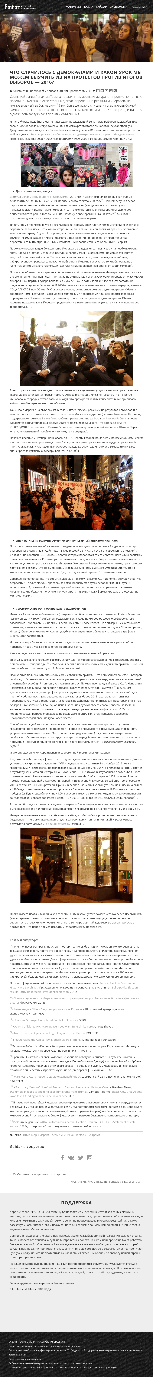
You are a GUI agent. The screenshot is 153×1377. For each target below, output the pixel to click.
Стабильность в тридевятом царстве (37, 1174)
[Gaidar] (20, 6)
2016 (25, 1135)
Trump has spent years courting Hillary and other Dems (49, 1033)
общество (77, 1135)
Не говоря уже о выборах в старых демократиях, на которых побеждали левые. (83, 134)
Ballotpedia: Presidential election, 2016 (51, 992)
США (88, 1135)
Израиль (45, 1135)
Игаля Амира (50, 418)
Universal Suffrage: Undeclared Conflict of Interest (45, 1020)
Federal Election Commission (118, 983)
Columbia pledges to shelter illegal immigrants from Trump (48, 1091)
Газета (88, 7)
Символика (118, 7)
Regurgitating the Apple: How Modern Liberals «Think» (48, 1039)
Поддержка (138, 7)
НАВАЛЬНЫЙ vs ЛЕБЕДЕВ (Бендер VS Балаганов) (107, 1182)
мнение (66, 1135)
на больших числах (56, 824)
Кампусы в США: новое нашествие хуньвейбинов (47, 1076)
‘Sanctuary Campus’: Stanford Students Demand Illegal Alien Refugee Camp (62, 1087)
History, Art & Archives (24, 987)
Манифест (73, 7)
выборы (33, 1135)
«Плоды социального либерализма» (45, 197)
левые (56, 1135)
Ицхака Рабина (116, 418)
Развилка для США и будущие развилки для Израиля (48, 1009)
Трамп (96, 1135)
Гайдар (101, 7)
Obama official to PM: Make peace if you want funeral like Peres (54, 1026)
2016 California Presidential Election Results (68, 1122)
